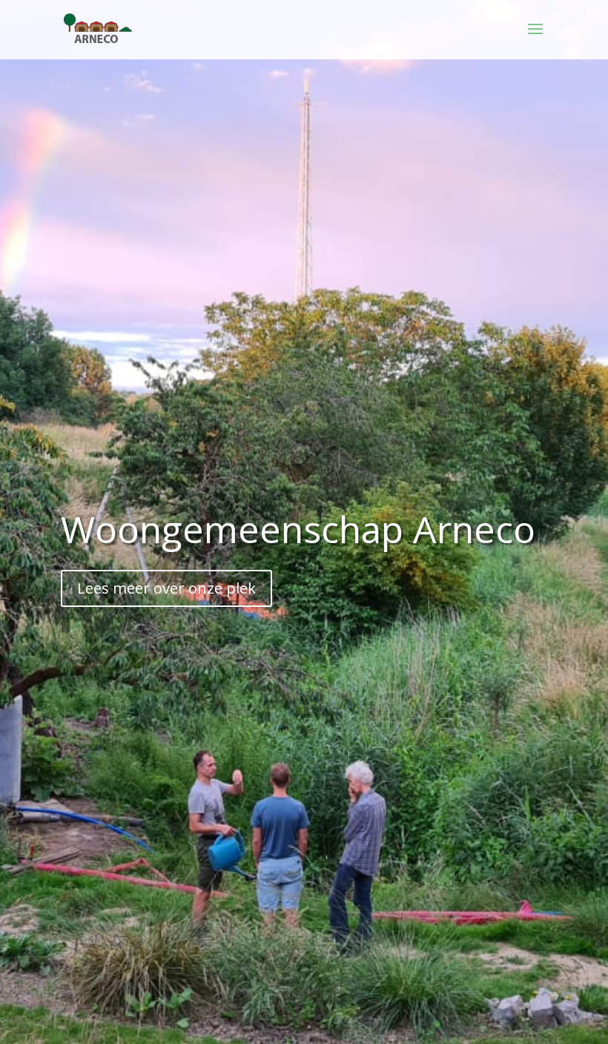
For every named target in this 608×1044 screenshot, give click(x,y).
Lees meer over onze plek (166, 588)
